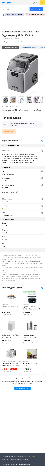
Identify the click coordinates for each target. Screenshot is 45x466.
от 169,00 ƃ (27, 341)
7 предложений (27, 371)
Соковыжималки (27, 333)
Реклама (27, 456)
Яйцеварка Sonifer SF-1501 (11, 307)
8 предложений (7, 371)
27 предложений (27, 343)
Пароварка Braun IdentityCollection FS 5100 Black (31, 308)
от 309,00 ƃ (6, 341)
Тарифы (33, 456)
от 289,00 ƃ (27, 312)
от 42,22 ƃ (26, 369)
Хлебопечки (5, 333)
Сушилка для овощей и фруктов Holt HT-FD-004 (10, 364)
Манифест (5, 459)
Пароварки (25, 304)
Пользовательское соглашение (19, 459)
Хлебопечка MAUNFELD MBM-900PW (10, 336)
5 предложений (7, 314)
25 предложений (7, 343)
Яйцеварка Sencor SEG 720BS (30, 364)
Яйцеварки (5, 304)
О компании (6, 456)
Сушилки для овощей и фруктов (11, 361)
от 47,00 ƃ (6, 312)
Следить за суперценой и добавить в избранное (22, 124)
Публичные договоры (9, 462)
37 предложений (27, 314)
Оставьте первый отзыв (11, 106)
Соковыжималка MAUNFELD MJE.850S (29, 336)
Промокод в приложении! (13, 14)
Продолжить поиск (22, 388)
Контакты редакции (17, 456)
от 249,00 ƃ (6, 369)
